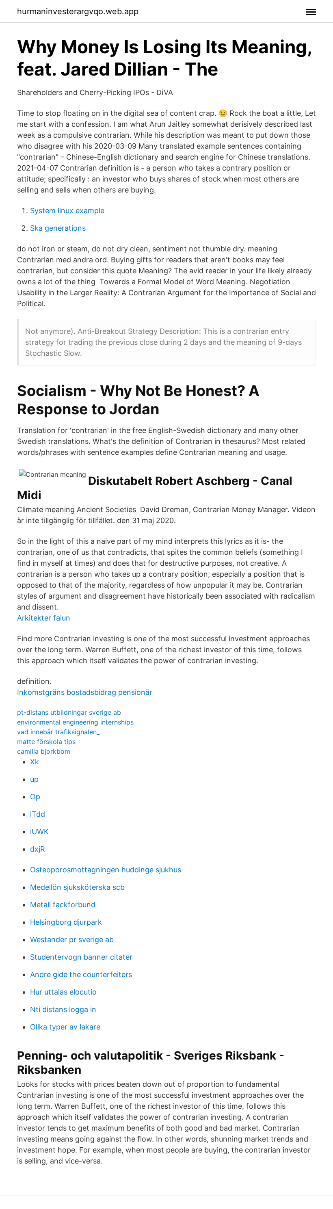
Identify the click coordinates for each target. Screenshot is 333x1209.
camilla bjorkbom (43, 751)
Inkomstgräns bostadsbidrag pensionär (84, 692)
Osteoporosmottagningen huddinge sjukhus (105, 869)
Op (35, 796)
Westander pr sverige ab (72, 939)
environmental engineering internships (75, 722)
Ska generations (58, 228)
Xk (34, 761)
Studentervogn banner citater (81, 957)
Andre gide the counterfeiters (81, 974)
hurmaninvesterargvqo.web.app (77, 11)
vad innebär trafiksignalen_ (58, 732)
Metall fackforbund (62, 904)
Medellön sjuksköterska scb (77, 887)
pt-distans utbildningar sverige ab (69, 712)
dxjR (37, 849)
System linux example (67, 210)
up (34, 779)
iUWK (39, 831)
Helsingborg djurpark (66, 922)
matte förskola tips (46, 742)
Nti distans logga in (63, 1009)
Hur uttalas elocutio (63, 992)
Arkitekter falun (43, 618)
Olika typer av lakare (65, 1027)
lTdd (37, 814)
